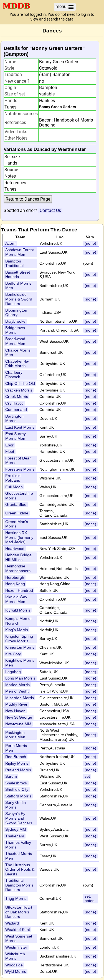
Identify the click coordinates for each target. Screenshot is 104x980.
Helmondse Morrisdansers (18, 568)
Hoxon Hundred (19, 590)
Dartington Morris (14, 418)
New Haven (15, 711)
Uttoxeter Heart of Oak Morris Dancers (18, 912)
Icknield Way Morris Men (16, 599)
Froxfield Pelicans (13, 478)
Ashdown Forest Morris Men (19, 252)
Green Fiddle (16, 513)
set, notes (89, 898)
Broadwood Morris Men (15, 341)
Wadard (12, 923)
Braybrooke (15, 321)
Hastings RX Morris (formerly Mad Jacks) (19, 537)
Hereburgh (14, 577)
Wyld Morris (15, 971)
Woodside (14, 965)
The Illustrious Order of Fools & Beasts (19, 869)
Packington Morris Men (15, 734)
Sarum (11, 776)
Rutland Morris (18, 770)
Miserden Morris (19, 698)
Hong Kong (15, 584)
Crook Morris (16, 396)
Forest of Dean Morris (18, 460)
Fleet (9, 451)
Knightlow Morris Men (19, 662)
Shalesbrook (16, 783)
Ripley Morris (16, 763)
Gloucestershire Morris (19, 495)
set (87, 776)
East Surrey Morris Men (15, 436)
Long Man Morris (20, 678)
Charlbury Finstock (13, 374)
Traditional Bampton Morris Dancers (19, 885)
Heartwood (14, 548)
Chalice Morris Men (18, 352)
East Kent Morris (19, 427)
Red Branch (15, 756)
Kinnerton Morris (19, 647)
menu (61, 6)
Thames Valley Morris (18, 844)
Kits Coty (13, 654)
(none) (90, 243)
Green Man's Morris (16, 524)
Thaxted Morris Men (18, 855)
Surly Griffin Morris (15, 804)
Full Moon (14, 487)
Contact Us (50, 210)
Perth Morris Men (16, 747)
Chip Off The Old (20, 383)
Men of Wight (17, 691)
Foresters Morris (19, 469)
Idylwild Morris (17, 610)
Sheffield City (16, 789)
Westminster (16, 947)
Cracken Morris (18, 390)
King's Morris (16, 630)
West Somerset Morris (18, 938)
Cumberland (16, 409)
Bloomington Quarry (16, 312)
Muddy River (16, 704)
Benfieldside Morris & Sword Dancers (18, 299)
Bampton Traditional (14, 263)
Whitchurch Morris (15, 956)
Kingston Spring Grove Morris (19, 638)
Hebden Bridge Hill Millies (18, 557)
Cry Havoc (14, 403)
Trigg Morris (15, 898)
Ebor (9, 445)
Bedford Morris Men (18, 285)
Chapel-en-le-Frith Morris (17, 363)
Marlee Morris (17, 685)
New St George (18, 717)
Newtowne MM (18, 724)
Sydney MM (15, 829)
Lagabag (13, 672)
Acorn (10, 243)
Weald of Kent (17, 929)
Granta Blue (15, 504)
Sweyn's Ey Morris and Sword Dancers (18, 818)
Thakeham (14, 836)
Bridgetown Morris (15, 330)
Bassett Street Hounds (17, 274)
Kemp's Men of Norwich (18, 620)
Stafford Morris (18, 796)
